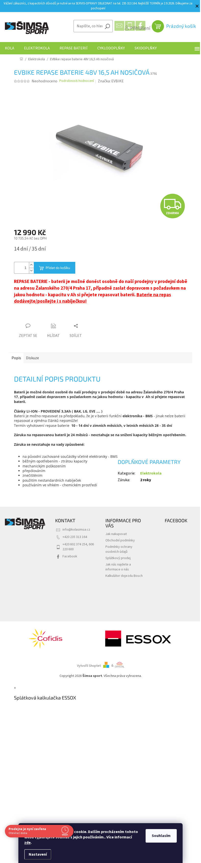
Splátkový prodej (118, 558)
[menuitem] (9, 48)
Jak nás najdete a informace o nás (118, 567)
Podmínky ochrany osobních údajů (118, 549)
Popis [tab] (16, 358)
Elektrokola (151, 473)
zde (26, 842)
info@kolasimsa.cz (76, 529)
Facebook (70, 556)
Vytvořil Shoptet (89, 665)
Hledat (107, 26)
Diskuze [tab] (32, 358)
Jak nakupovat (116, 533)
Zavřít (41, 316)
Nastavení (36, 854)
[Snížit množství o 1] (31, 270)
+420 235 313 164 (75, 536)
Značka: (111, 81)
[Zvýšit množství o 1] (31, 265)
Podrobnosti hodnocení (76, 81)
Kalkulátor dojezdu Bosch (124, 575)
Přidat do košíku (58, 268)
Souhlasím (159, 835)
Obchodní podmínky (120, 540)
